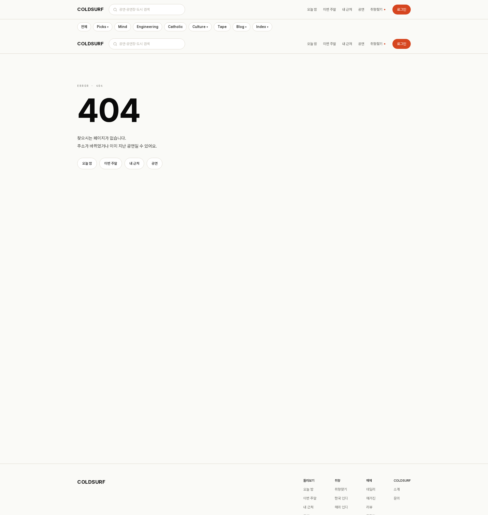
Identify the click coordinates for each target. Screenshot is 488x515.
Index (262, 27)
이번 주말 (329, 9)
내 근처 (347, 9)
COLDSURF (90, 9)
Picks (103, 27)
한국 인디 (341, 498)
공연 (361, 9)
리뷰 (369, 507)
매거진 (370, 498)
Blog (241, 27)
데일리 (370, 489)
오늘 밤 (312, 9)
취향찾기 (376, 9)
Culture (200, 27)
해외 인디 (341, 507)
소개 (397, 489)
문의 (397, 498)
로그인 (401, 9)
